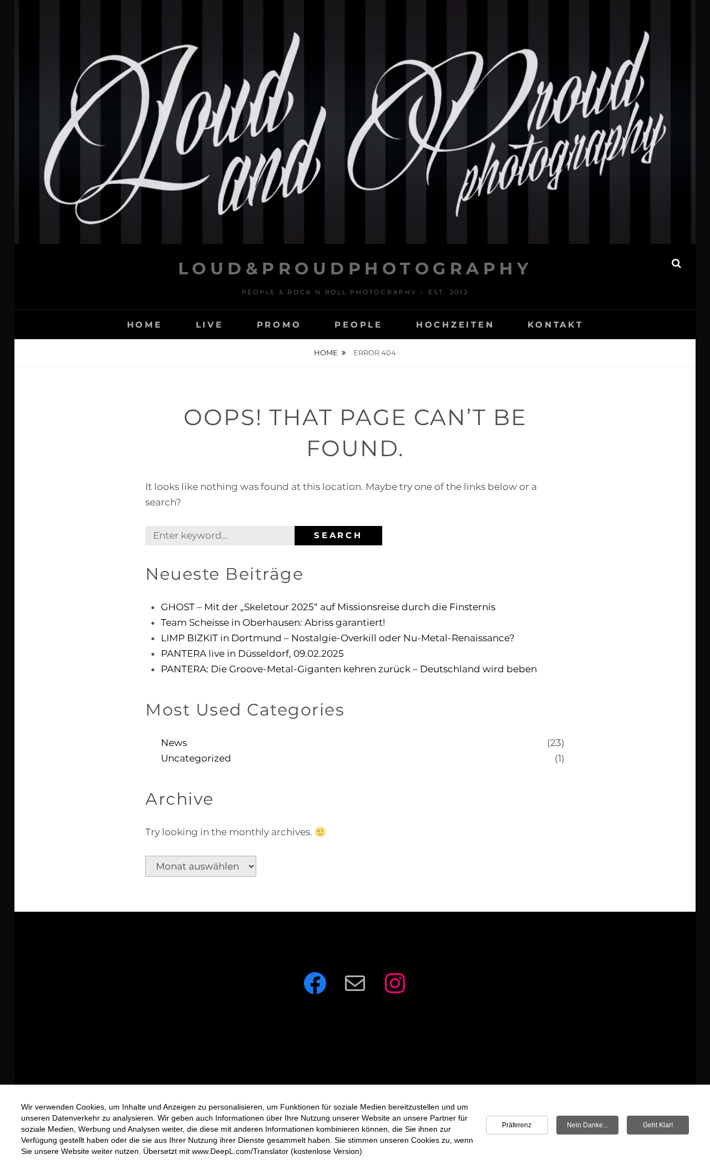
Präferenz (516, 1125)
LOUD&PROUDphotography (355, 268)
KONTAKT (555, 324)
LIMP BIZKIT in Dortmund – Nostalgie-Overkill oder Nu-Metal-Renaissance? (338, 637)
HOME (145, 324)
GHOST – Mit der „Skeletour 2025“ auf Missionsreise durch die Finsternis (328, 606)
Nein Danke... (587, 1125)
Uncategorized (196, 758)
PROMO (279, 324)
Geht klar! (658, 1125)
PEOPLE (358, 324)
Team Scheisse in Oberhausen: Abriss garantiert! (273, 622)
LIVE (210, 324)
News (174, 742)
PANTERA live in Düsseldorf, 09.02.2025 (252, 653)
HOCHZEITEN (455, 324)
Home (326, 352)
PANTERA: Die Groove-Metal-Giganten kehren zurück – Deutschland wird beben (349, 669)
